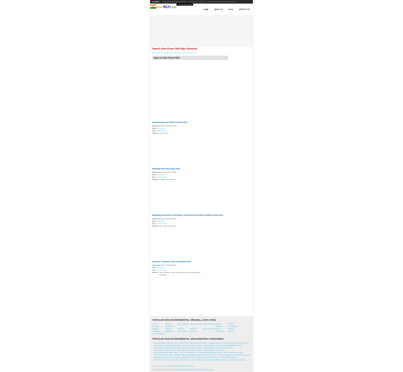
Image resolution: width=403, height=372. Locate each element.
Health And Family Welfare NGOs (192, 343)
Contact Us (244, 9)
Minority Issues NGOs (181, 360)
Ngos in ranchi (158, 334)
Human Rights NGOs (224, 348)
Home (206, 9)
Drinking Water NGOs (205, 348)
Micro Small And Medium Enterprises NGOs (209, 360)
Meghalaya (160, 128)
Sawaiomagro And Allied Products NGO (170, 122)
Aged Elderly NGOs (226, 355)
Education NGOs (242, 355)
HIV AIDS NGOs (158, 345)
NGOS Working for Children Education (221, 2)
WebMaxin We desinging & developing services (195, 370)
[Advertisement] (202, 29)
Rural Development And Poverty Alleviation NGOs (174, 348)
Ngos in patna (195, 324)
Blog (230, 9)
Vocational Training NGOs (164, 350)
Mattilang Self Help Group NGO (166, 169)
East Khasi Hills (161, 130)
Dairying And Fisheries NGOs (207, 357)
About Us (218, 9)
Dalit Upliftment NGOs (233, 353)
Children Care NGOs (161, 360)
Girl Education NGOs (188, 353)
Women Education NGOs (163, 357)
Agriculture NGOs (173, 345)
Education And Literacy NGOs (165, 343)
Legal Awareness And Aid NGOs (189, 350)
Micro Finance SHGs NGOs (213, 350)
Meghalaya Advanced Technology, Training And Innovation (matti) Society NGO (187, 215)
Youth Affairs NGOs (236, 360)
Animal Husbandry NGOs (184, 357)
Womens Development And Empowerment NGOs (222, 345)
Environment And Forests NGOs (235, 343)
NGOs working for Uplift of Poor (174, 2)
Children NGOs (214, 343)
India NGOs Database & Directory (180, 366)
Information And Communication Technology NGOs (195, 355)
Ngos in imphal (209, 324)
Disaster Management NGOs (210, 353)
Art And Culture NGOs (192, 345)
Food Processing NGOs (163, 355)
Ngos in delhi (183, 324)
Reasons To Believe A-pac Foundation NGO (171, 262)
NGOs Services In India (197, 2)
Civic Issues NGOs (228, 357)
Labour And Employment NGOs (165, 353)
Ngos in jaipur (209, 329)
